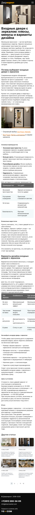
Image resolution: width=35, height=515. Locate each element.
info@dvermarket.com (9, 504)
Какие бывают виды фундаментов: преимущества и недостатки (26, 468)
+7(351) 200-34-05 (11, 501)
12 (23, 483)
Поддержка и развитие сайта (9, 508)
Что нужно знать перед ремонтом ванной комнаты (8, 467)
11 (20, 483)
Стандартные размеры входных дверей (26, 447)
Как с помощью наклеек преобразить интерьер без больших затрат (8, 447)
